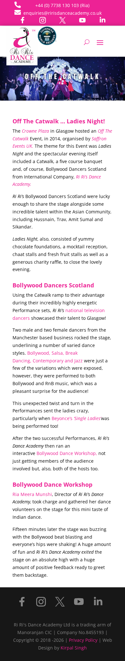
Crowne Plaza (35, 131)
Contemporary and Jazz (58, 361)
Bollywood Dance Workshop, (67, 453)
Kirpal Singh (74, 648)
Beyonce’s (76, 418)
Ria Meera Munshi (32, 494)
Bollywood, (38, 353)
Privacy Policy (83, 640)
